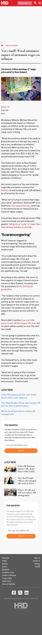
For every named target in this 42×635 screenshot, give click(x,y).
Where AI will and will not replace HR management (27, 493)
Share (3, 113)
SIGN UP (21, 451)
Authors (4, 566)
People (4, 560)
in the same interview (20, 206)
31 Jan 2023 (4, 110)
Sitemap (37, 563)
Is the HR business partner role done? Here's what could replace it (26, 469)
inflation (5, 190)
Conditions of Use (8, 572)
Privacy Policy (7, 578)
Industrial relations (12, 45)
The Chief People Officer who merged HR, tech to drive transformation (27, 481)
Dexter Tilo (6, 107)
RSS (36, 566)
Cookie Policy (6, 581)
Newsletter (5, 569)
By (5, 107)
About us (37, 558)
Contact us (36, 560)
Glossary (5, 563)
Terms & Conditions (8, 584)
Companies (5, 558)
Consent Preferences (9, 575)
